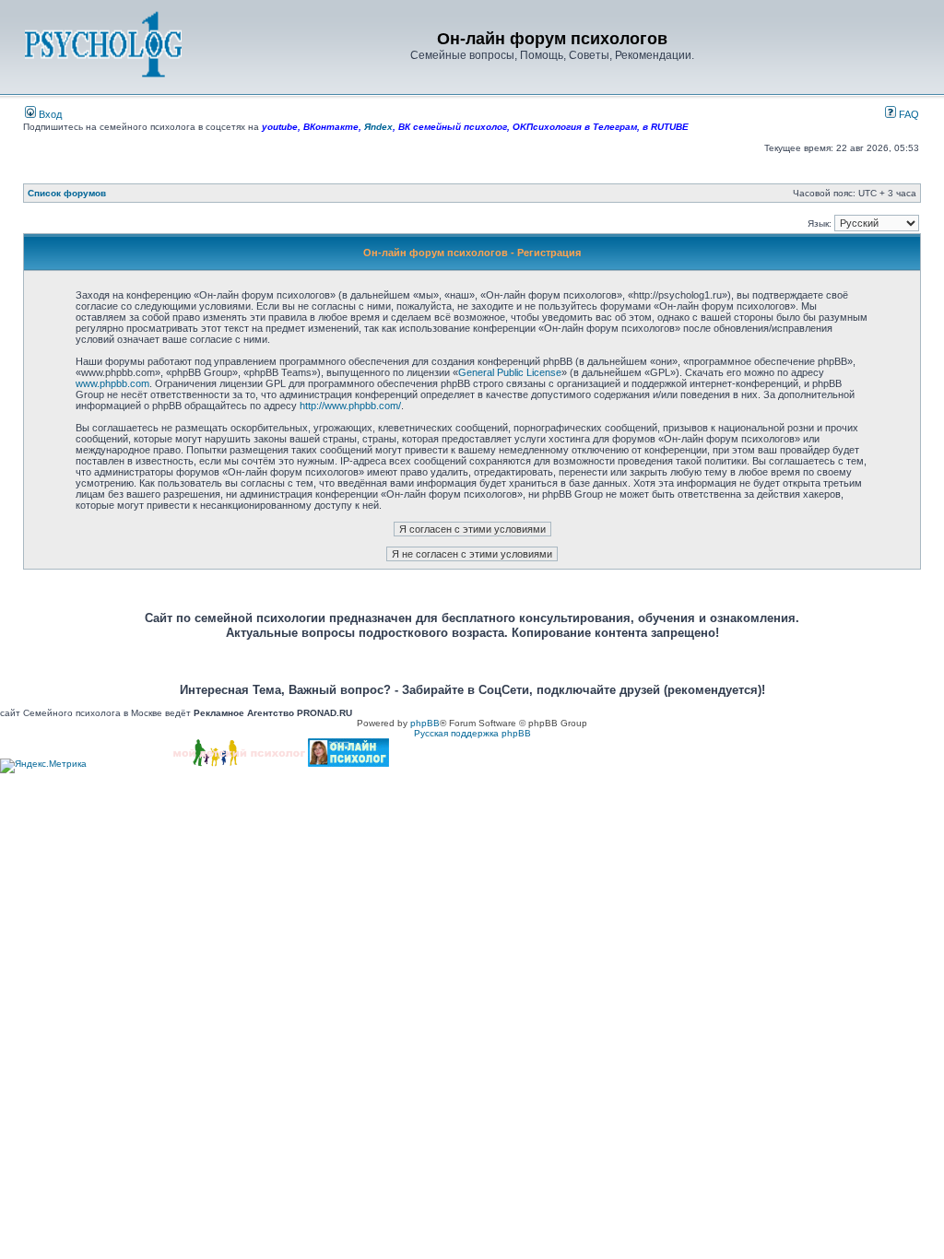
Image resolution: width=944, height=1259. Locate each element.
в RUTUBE (666, 127)
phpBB (425, 723)
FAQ (907, 114)
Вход (49, 114)
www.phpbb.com (112, 383)
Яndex (378, 127)
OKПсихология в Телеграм (575, 127)
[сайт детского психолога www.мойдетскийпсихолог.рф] (239, 764)
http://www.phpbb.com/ (350, 405)
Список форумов (67, 193)
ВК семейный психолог (452, 127)
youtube (280, 127)
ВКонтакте (331, 127)
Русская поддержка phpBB (472, 733)
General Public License (509, 372)
